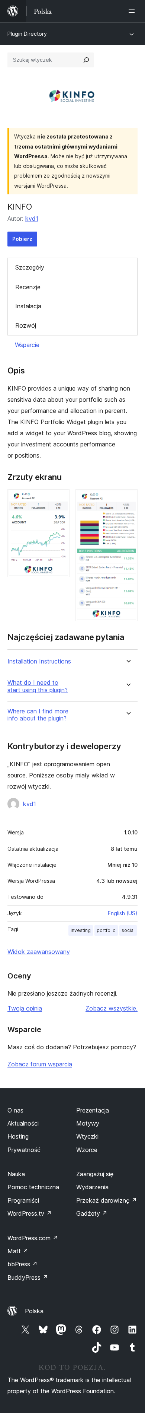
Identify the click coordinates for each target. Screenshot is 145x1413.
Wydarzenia (92, 1187)
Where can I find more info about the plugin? (37, 715)
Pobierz (22, 239)
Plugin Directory (27, 34)
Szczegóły (29, 267)
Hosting (18, 1136)
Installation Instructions (39, 661)
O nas (15, 1110)
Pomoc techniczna (33, 1187)
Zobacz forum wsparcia (39, 1064)
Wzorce (86, 1149)
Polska (34, 1311)
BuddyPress (27, 1277)
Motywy (87, 1123)
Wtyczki (87, 1136)
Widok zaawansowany (38, 951)
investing (81, 930)
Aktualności (23, 1123)
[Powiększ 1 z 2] (59, 499)
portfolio (106, 930)
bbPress (22, 1264)
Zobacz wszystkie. (112, 1008)
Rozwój (25, 325)
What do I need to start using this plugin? (37, 686)
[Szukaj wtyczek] (86, 59)
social (128, 930)
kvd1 (31, 218)
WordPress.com (32, 1238)
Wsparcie (27, 345)
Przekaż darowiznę (106, 1200)
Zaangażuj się (94, 1174)
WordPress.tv (29, 1213)
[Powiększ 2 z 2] (127, 499)
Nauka (16, 1174)
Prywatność (24, 1149)
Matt (17, 1251)
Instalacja (28, 306)
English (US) (123, 913)
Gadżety (91, 1213)
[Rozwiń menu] (133, 11)
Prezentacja (92, 1110)
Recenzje (28, 287)
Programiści (23, 1200)
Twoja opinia (24, 1008)
